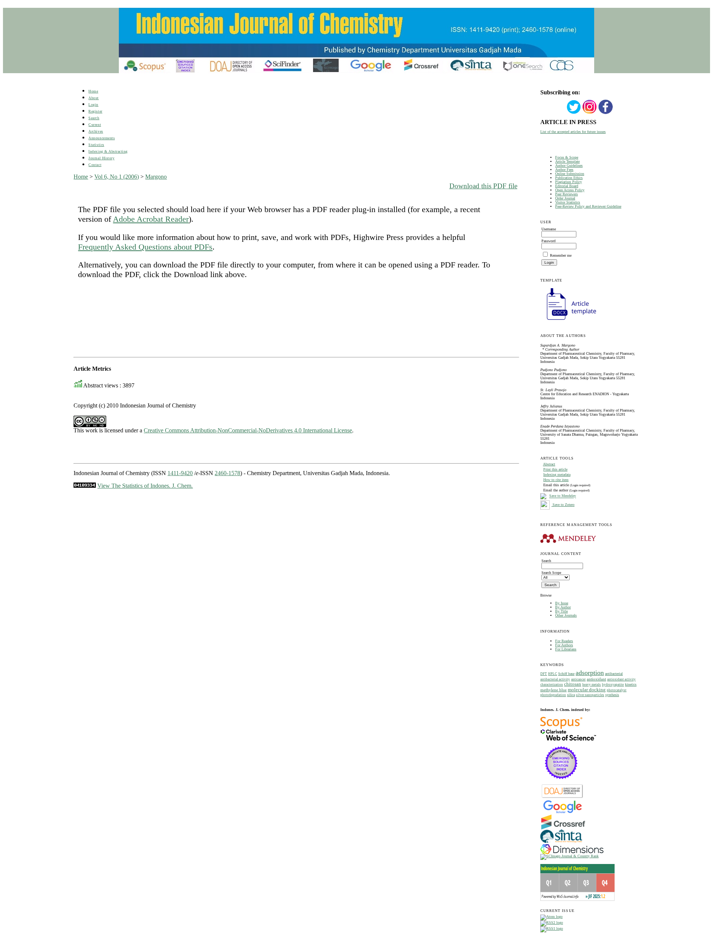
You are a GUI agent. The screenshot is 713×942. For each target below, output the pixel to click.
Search (93, 118)
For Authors (564, 645)
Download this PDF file (483, 186)
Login (93, 105)
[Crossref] (563, 828)
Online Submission (569, 174)
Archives (95, 131)
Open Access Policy (570, 190)
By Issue (561, 603)
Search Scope (551, 573)
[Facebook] (605, 113)
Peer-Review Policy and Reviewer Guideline (588, 206)
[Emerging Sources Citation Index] (561, 783)
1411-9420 (180, 473)
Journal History (101, 158)
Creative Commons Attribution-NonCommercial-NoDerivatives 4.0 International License (248, 430)
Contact (94, 165)
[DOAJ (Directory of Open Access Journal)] (562, 797)
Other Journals (566, 615)
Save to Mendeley (562, 496)
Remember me (561, 255)
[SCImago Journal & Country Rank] (569, 856)
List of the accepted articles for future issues (573, 132)
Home (93, 91)
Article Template (567, 161)
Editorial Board (566, 186)
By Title (561, 611)
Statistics (96, 145)
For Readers (564, 641)
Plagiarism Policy (568, 182)
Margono (156, 176)
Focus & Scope (566, 157)
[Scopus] (561, 727)
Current (94, 125)
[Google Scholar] (562, 813)
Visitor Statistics (567, 202)
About (93, 98)
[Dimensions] (571, 853)
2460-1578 (227, 473)
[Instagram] (589, 113)
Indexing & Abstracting (107, 151)
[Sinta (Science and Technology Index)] (561, 843)
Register (95, 111)
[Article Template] (568, 321)
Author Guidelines (569, 165)
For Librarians (565, 649)
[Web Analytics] (85, 486)
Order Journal (565, 198)
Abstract (549, 464)
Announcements (101, 138)
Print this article (555, 469)
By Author (563, 607)
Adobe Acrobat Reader (151, 219)
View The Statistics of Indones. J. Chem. (145, 486)
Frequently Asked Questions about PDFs (145, 246)
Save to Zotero (562, 505)
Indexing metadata (556, 474)
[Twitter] (573, 113)
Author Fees (564, 170)
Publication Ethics (569, 178)
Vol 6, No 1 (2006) (116, 176)
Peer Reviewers (566, 194)
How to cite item (556, 480)
